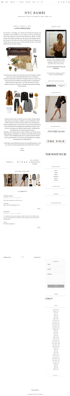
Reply (38, 208)
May (55, 315)
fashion (22, 2)
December (55, 323)
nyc (42, 2)
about (6, 2)
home (2, 2)
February (55, 320)
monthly (38, 162)
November (55, 325)
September (55, 328)
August (55, 311)
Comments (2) (9, 162)
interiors (27, 2)
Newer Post (7, 257)
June (55, 314)
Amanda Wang (8, 196)
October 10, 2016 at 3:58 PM (12, 197)
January (55, 309)
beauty (55, 172)
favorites (36, 160)
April (55, 317)
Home (22, 256)
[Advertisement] (56, 244)
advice (55, 170)
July (55, 312)
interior (56, 178)
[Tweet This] (18, 162)
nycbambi (34, 164)
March (55, 319)
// (17, 2)
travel (34, 2)
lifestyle (56, 180)
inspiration (32, 162)
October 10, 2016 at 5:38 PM (12, 213)
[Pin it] (24, 162)
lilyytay (6, 212)
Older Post (37, 257)
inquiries (12, 2)
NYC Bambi (40, 394)
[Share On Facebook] (20, 162)
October (55, 326)
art (38, 2)
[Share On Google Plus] (22, 162)
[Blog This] (26, 162)
